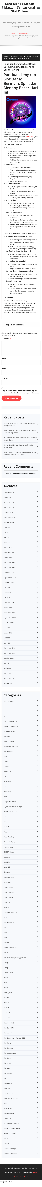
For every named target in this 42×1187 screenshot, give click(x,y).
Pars (5, 983)
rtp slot (6, 1003)
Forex (6, 832)
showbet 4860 (9, 1023)
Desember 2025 (10, 502)
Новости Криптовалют (12, 1128)
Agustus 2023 (9, 623)
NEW (5, 917)
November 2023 (10, 613)
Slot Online (7, 1063)
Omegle (6, 962)
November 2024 (10, 567)
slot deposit (12, 58)
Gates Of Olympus (10, 842)
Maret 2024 (8, 598)
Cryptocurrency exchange (13, 807)
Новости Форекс (10, 1133)
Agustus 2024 (9, 583)
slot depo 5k (8, 1048)
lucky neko (7, 882)
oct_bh (6, 952)
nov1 (5, 927)
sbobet (6, 1008)
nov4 (5, 932)
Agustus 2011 (9, 683)
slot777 (6, 1078)
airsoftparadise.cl (10, 731)
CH (5, 776)
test (5, 1103)
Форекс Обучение (10, 1154)
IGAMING (7, 862)
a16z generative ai (10, 721)
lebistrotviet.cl (9, 877)
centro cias (8, 771)
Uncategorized (23, 34)
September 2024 (10, 577)
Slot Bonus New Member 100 (14, 1038)
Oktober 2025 (9, 512)
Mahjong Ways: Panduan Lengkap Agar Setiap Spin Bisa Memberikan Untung (20, 453)
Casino (6, 761)
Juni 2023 (7, 628)
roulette (7, 998)
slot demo (7, 1043)
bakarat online (9, 741)
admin (7, 56)
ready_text (8, 993)
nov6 (5, 937)
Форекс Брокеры (10, 1148)
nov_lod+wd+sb (9, 922)
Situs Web (5, 378)
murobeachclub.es (10, 912)
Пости (6, 1138)
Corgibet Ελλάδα (10, 802)
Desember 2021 (10, 648)
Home (13, 34)
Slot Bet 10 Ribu (9, 1028)
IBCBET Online (9, 852)
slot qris (26, 58)
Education (7, 822)
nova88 (6, 942)
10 (5, 711)
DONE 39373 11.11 (11, 812)
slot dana (28, 56)
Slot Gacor (7, 1058)
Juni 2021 (7, 663)
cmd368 (6, 797)
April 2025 (7, 542)
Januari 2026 (8, 497)
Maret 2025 (8, 547)
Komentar (6, 339)
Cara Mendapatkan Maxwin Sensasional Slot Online (19, 7)
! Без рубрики (9, 701)
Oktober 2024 (9, 572)
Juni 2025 (7, 532)
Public (6, 988)
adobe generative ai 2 (11, 726)
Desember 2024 (10, 562)
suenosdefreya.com (11, 1098)
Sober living (8, 1083)
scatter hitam (8, 1013)
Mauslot (6, 907)
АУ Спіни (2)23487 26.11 (13, 1123)
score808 (7, 1018)
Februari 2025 (9, 552)
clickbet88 (7, 792)
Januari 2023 (8, 633)
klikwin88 (7, 872)
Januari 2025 (8, 557)
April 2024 (7, 593)
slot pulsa (20, 58)
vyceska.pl (7, 1118)
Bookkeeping (8, 751)
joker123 (7, 867)
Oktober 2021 (9, 658)
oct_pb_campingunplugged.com (15, 957)
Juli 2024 (7, 588)
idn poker (7, 857)
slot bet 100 (8, 1033)
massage (7, 902)
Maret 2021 (8, 673)
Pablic (6, 978)
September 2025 (10, 517)
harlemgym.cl (8, 847)
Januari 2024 (8, 608)
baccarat (7, 736)
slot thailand (8, 1073)
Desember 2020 (10, 678)
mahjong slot (8, 887)
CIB (5, 787)
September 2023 (10, 618)
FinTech (6, 827)
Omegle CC (8, 968)
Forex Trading (9, 837)
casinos (6, 766)
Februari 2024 (9, 603)
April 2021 (7, 668)
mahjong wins (8, 897)
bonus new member (11, 746)
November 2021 (10, 653)
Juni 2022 (7, 643)
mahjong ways (9, 892)
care (5, 756)
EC (5, 817)
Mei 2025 (7, 537)
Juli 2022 (7, 638)
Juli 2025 (7, 527)
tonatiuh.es (8, 1108)
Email (4, 368)
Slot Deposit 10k (10, 1053)
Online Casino (8, 972)
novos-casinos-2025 (11, 947)
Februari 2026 (9, 492)
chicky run (7, 781)
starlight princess (10, 1093)
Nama (4, 358)
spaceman (7, 1088)
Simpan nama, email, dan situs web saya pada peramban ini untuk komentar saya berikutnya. (20, 392)
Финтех (6, 1143)
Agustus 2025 (9, 522)
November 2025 (10, 507)
